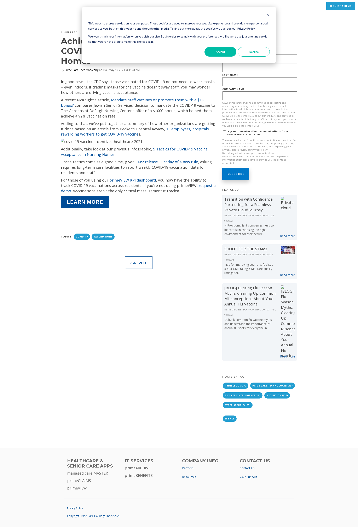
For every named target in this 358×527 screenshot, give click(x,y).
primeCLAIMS (79, 480)
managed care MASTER (87, 473)
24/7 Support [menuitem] (248, 477)
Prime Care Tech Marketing (81, 70)
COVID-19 (82, 236)
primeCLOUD (235, 385)
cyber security (237, 405)
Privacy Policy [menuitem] (75, 508)
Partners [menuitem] (188, 468)
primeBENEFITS (139, 475)
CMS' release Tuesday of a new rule (166, 161)
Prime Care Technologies (272, 385)
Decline (254, 51)
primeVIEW (77, 488)
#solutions (277, 395)
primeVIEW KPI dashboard (132, 180)
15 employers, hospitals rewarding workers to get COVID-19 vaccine (135, 131)
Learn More (85, 202)
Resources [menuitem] (189, 477)
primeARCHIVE (137, 467)
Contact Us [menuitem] (247, 468)
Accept (220, 51)
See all (230, 418)
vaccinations (103, 236)
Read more (287, 236)
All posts (139, 262)
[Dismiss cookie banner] (268, 15)
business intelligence (242, 395)
